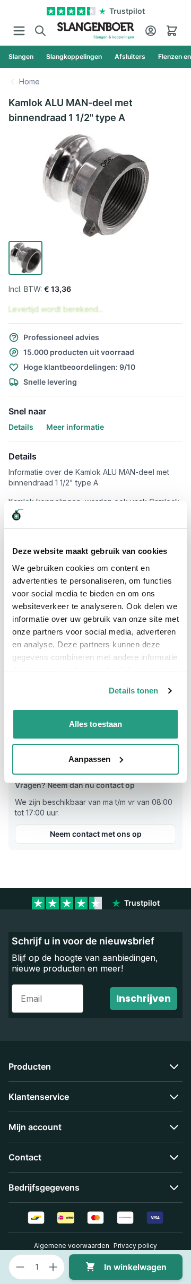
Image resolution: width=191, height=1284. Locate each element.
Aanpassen (89, 759)
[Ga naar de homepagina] (95, 30)
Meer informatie (75, 426)
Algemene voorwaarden (71, 1246)
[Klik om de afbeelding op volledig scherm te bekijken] (95, 185)
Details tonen (133, 690)
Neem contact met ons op (96, 833)
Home (29, 81)
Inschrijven (143, 998)
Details (20, 426)
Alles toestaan (95, 723)
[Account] (150, 30)
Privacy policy (135, 1246)
